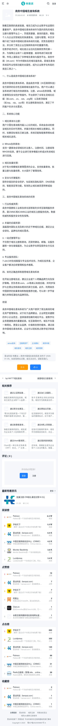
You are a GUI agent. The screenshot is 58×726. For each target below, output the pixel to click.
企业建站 (35, 343)
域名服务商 (33, 15)
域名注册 (28, 348)
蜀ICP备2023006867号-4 (36, 723)
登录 (54, 3)
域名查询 (17, 348)
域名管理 (39, 348)
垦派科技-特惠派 (11, 355)
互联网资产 (24, 343)
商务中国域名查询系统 (30, 355)
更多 (53, 490)
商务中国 (46, 343)
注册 (34, 475)
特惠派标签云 (42, 712)
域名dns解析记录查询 (29, 715)
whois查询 (11, 343)
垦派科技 (22, 712)
